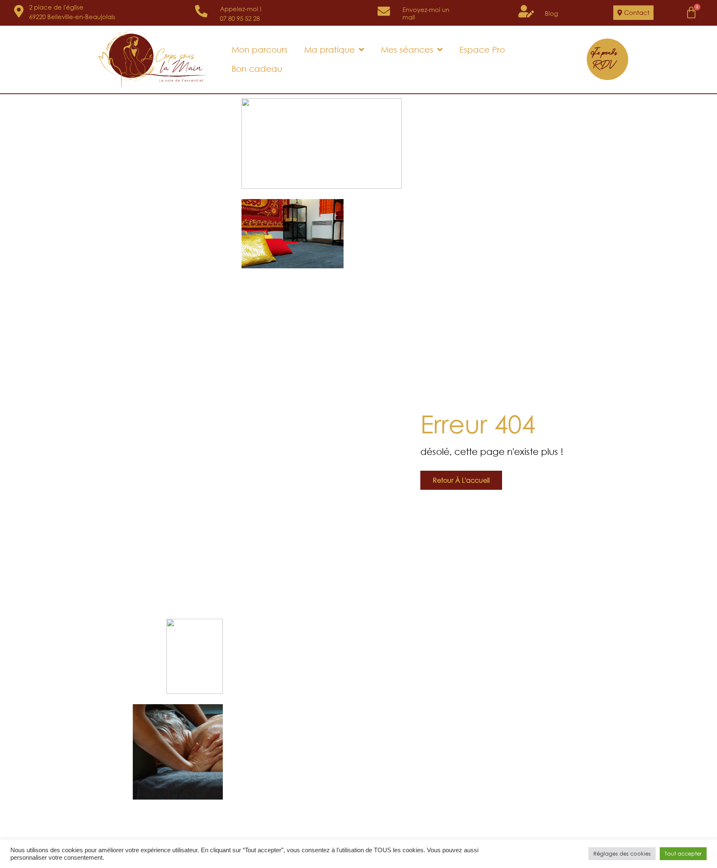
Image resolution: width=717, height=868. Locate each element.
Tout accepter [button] (683, 853)
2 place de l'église (56, 7)
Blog (551, 13)
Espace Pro (482, 49)
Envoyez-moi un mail (425, 13)
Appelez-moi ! (240, 9)
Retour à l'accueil (461, 480)
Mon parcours (260, 49)
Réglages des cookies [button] (622, 853)
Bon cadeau (257, 68)
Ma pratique (329, 49)
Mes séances (407, 49)
